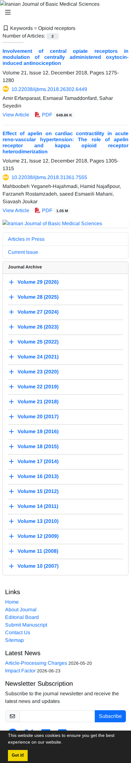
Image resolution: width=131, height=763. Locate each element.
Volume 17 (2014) (38, 461)
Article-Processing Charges (36, 663)
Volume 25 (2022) (38, 341)
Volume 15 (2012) (38, 491)
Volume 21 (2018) (38, 401)
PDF (56, 114)
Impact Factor (20, 670)
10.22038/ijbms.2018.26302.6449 (49, 89)
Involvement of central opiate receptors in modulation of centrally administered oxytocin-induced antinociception (65, 57)
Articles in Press (26, 239)
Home (12, 602)
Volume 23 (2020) (38, 371)
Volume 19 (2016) (38, 431)
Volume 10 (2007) (38, 566)
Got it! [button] (18, 755)
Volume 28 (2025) (38, 297)
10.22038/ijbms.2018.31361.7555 (49, 177)
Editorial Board (22, 617)
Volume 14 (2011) (37, 506)
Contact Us (17, 632)
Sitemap (14, 640)
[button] (65, 743)
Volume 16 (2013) (38, 476)
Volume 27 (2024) (38, 312)
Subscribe (110, 716)
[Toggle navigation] (63, 12)
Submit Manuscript (26, 625)
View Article (16, 114)
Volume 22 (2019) (38, 386)
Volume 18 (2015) (38, 446)
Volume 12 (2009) (38, 536)
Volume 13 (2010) (38, 521)
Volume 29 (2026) (38, 282)
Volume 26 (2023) (38, 326)
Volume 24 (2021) (38, 356)
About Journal (21, 609)
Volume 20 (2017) (38, 416)
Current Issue (23, 252)
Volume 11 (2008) (37, 551)
